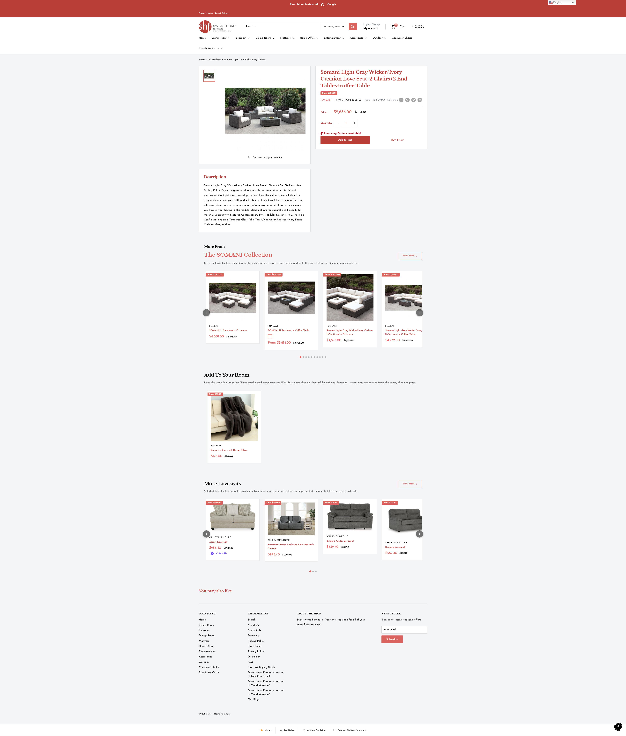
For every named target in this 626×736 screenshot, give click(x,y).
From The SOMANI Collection (381, 100)
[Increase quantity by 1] (354, 123)
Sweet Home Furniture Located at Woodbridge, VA (266, 683)
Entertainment (332, 38)
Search (252, 620)
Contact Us (254, 630)
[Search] (353, 26)
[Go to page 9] (322, 357)
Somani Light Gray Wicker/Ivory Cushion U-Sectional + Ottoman (350, 332)
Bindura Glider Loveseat (340, 541)
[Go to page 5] (311, 357)
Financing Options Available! (342, 133)
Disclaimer (254, 657)
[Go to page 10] (325, 357)
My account (370, 28)
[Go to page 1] (301, 357)
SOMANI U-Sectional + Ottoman (228, 330)
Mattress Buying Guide (261, 667)
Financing (253, 635)
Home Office (307, 38)
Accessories (356, 38)
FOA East (326, 100)
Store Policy (255, 646)
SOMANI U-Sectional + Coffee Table (288, 330)
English (557, 2)
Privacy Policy (256, 651)
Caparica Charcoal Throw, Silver (229, 450)
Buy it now (397, 140)
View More (408, 256)
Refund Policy (256, 641)
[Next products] (419, 312)
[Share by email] (419, 99)
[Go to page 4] (309, 357)
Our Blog (253, 699)
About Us (253, 625)
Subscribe (392, 639)
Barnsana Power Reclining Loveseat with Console (291, 547)
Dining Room (263, 38)
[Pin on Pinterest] (407, 99)
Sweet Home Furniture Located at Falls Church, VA (266, 674)
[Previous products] (206, 312)
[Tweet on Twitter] (413, 99)
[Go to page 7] (317, 357)
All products (214, 59)
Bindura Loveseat (395, 547)
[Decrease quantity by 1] (337, 123)
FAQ (250, 662)
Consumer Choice (402, 38)
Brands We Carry (209, 48)
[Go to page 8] (320, 357)
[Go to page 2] (303, 357)
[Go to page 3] (306, 357)
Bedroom (241, 38)
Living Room (218, 38)
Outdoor (378, 38)
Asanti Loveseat (218, 542)
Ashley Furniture (220, 537)
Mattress (285, 38)
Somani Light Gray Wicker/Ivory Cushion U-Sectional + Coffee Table (408, 332)
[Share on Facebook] (401, 99)
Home (202, 38)
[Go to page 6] (314, 357)
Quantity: (326, 123)
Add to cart (345, 140)
